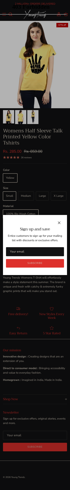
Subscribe (35, 263)
